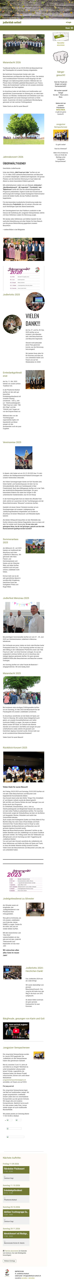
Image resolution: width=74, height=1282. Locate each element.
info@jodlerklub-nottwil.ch (32, 1276)
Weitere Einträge (9, 1261)
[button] (16, 1173)
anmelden (24, 1278)
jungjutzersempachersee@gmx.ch (14, 1080)
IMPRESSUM (19, 1271)
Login (69, 22)
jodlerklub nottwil (12, 22)
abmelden (32, 1278)
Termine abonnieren (11, 1251)
